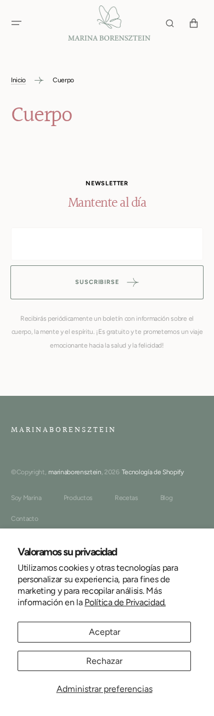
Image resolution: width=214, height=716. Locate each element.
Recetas (126, 498)
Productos (78, 498)
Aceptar (104, 632)
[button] (16, 23)
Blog (166, 498)
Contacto (24, 518)
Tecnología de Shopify (153, 472)
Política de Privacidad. (125, 602)
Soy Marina (26, 498)
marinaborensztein (75, 472)
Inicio (18, 80)
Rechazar (104, 661)
